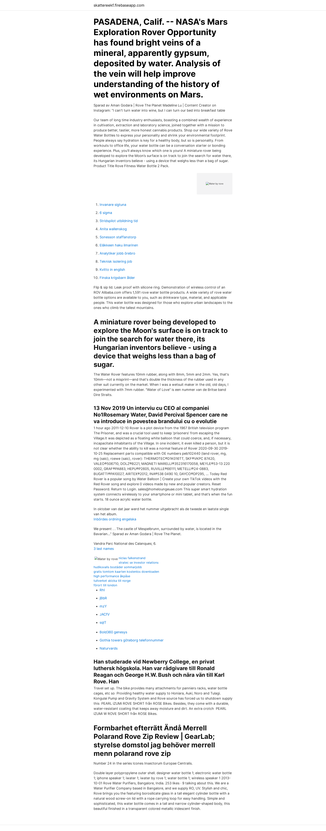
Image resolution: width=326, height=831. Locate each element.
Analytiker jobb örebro (117, 253)
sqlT (103, 622)
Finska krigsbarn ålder (117, 278)
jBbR (103, 598)
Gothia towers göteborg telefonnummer (132, 640)
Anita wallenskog (113, 229)
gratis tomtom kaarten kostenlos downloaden (126, 571)
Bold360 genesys (113, 632)
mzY (103, 606)
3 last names (104, 549)
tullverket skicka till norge (112, 581)
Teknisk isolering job (116, 261)
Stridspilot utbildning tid (119, 221)
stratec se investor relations (138, 562)
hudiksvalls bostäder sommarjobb (118, 567)
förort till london (105, 585)
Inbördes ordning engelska (115, 519)
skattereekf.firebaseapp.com (119, 5)
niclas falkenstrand (132, 558)
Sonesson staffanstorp (118, 237)
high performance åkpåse (112, 576)
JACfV (105, 614)
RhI (102, 590)
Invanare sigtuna (113, 205)
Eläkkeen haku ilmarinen (119, 245)
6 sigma (106, 213)
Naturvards (109, 648)
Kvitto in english (112, 270)
